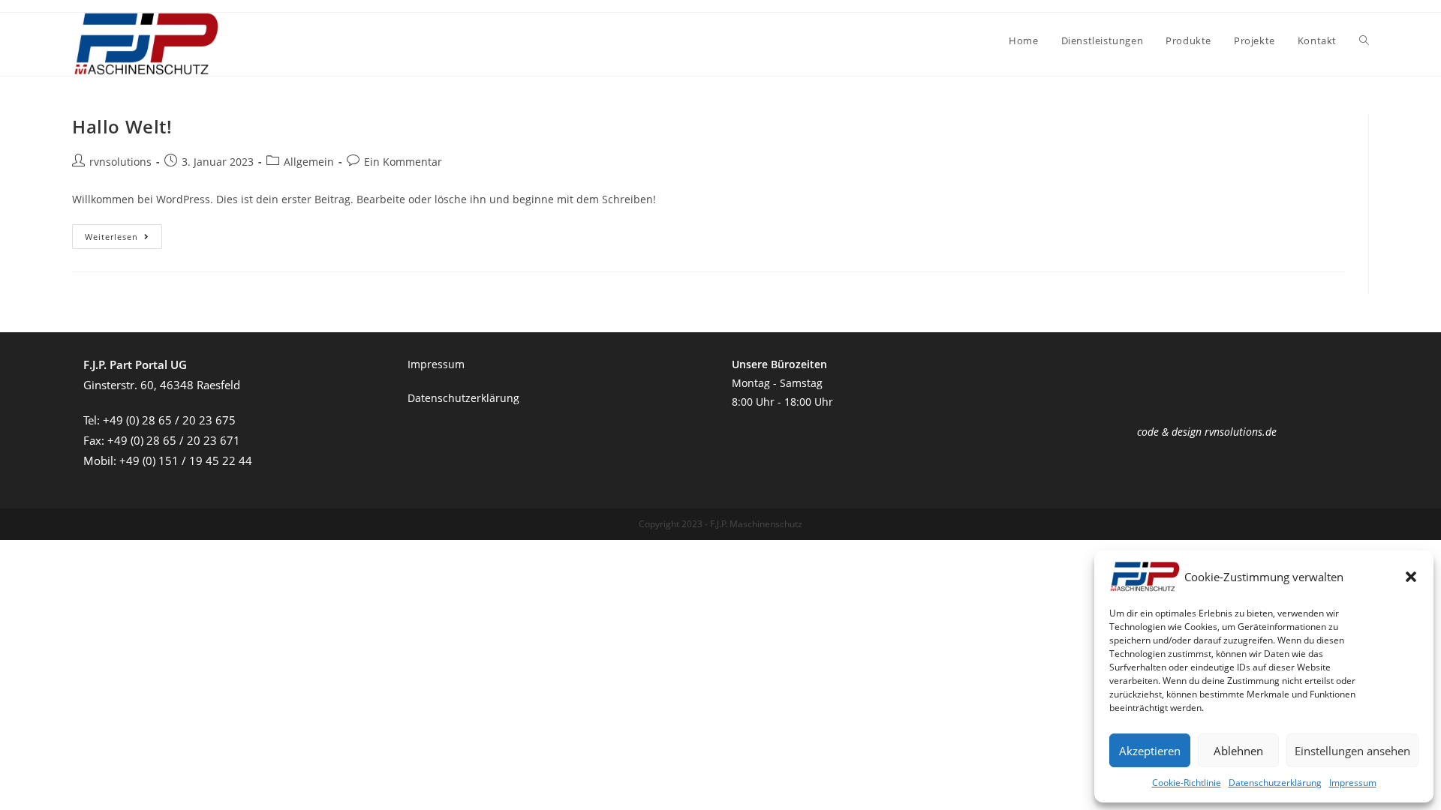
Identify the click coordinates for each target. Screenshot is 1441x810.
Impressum (1352, 782)
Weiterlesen (123, 239)
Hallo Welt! (122, 126)
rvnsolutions (120, 161)
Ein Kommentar (403, 161)
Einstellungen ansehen (1352, 750)
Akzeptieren (1150, 750)
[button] (1410, 576)
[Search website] (1364, 40)
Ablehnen (1238, 750)
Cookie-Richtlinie (1186, 782)
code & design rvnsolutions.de (1207, 431)
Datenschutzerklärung (1275, 782)
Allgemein (309, 161)
